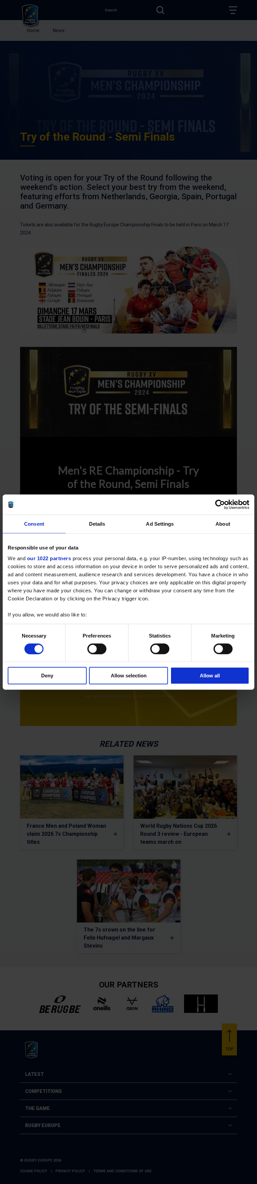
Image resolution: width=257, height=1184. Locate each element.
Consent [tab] (34, 524)
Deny (47, 675)
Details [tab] (97, 524)
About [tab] (223, 524)
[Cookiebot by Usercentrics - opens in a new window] (220, 505)
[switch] (96, 649)
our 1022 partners (49, 558)
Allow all (210, 675)
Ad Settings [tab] (160, 524)
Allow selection (129, 675)
